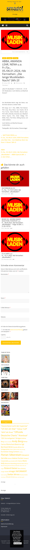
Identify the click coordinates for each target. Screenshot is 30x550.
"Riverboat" (23, 435)
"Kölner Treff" (22, 429)
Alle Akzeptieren (18, 543)
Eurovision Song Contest (10, 452)
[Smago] (3, 25)
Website (3, 317)
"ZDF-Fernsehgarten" (8, 438)
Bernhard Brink (7, 447)
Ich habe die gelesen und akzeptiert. (14, 330)
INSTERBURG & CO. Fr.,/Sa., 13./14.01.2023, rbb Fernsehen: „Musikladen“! (11, 190)
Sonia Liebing (4, 474)
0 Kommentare (18, 83)
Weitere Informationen (17, 541)
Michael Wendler (11, 465)
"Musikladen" (5, 85)
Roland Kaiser (10, 468)
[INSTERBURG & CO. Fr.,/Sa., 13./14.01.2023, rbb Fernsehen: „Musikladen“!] (15, 171)
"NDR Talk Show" (7, 432)
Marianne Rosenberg (11, 463)
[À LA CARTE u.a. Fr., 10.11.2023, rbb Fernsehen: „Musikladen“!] (15, 233)
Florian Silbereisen (11, 454)
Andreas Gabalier (8, 441)
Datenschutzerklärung (16, 329)
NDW (4, 58)
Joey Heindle (11, 461)
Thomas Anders (24, 474)
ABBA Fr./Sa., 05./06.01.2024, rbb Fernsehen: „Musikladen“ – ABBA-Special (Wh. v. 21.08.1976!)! (14, 153)
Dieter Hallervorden (14, 449)
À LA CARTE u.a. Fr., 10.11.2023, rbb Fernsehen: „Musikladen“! (12, 255)
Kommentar (5, 274)
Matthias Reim (20, 463)
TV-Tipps (16, 58)
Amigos (18, 438)
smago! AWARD (4, 471)
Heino (10, 458)
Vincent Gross (10, 477)
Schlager (9, 58)
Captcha (3, 334)
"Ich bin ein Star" (8, 428)
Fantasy (20, 451)
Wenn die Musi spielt (19, 477)
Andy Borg (17, 441)
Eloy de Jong (22, 449)
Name (3, 298)
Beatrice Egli (19, 444)
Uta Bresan (3, 477)
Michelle (17, 465)
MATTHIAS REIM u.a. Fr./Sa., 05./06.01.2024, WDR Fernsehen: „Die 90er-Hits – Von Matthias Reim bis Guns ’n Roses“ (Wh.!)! (15, 138)
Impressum (4, 526)
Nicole (21, 465)
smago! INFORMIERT (18, 471)
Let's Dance (18, 461)
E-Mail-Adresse (5, 307)
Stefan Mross (13, 474)
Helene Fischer (17, 458)
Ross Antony (22, 468)
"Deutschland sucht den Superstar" (14, 426)
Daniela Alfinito (17, 447)
